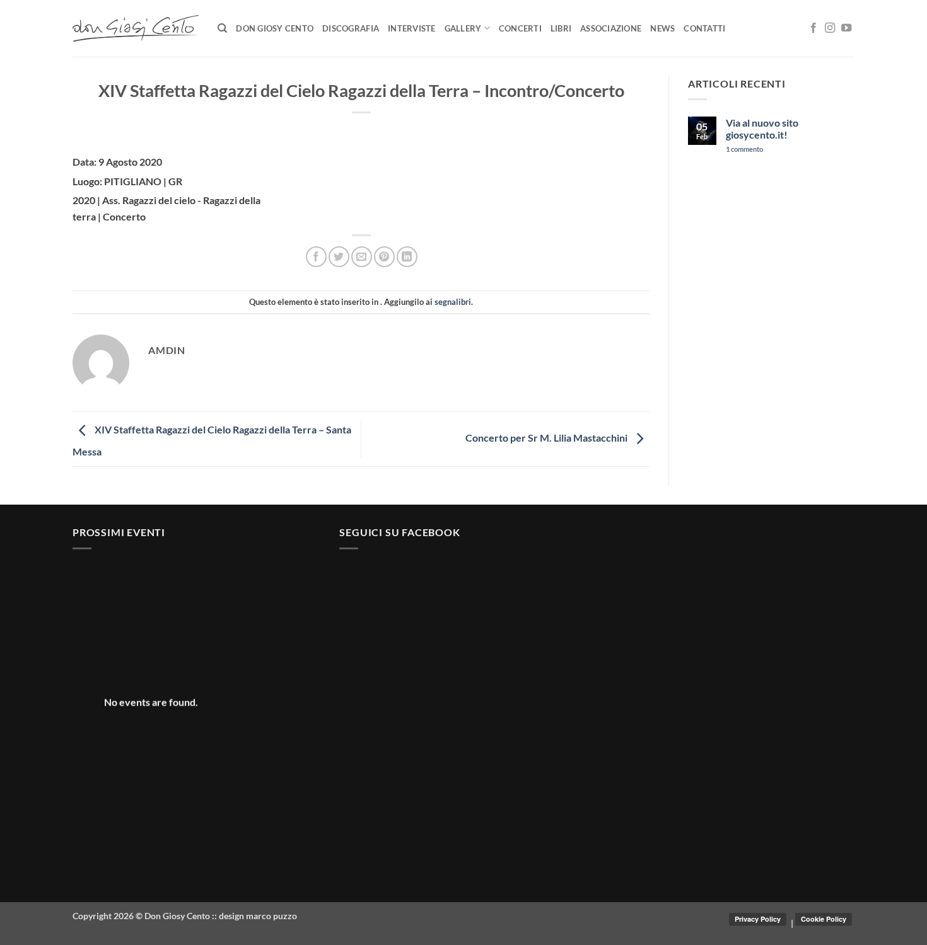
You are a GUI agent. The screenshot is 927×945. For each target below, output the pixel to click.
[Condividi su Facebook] (316, 256)
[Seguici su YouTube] (846, 28)
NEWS (662, 28)
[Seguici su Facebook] (813, 28)
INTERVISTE (412, 28)
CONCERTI (520, 28)
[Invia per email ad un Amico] (361, 256)
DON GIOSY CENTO (274, 28)
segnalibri (452, 302)
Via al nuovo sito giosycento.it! (762, 128)
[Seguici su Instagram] (830, 28)
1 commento (765, 149)
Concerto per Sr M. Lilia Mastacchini (547, 438)
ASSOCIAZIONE (610, 28)
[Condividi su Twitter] (339, 256)
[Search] (222, 28)
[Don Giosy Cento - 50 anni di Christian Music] (136, 28)
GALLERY (463, 28)
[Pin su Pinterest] (384, 256)
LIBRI (561, 28)
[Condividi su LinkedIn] (407, 256)
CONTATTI (704, 28)
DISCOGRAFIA (350, 28)
